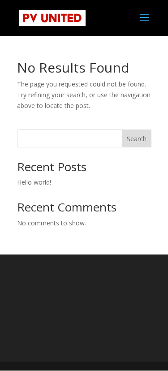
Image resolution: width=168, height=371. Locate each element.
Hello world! (34, 182)
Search (136, 138)
